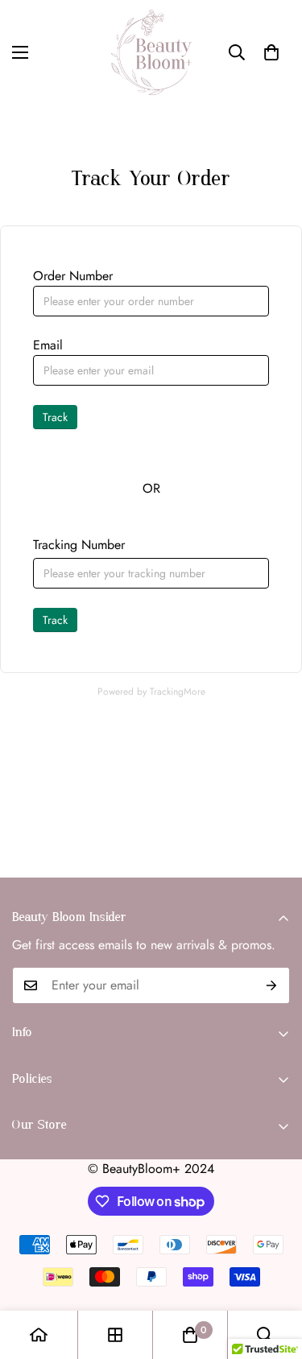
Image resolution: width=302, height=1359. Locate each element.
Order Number (73, 275)
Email (48, 345)
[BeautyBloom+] (151, 52)
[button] (271, 52)
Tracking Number (79, 544)
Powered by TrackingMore (151, 691)
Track (55, 417)
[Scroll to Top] (273, 1274)
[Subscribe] (272, 985)
